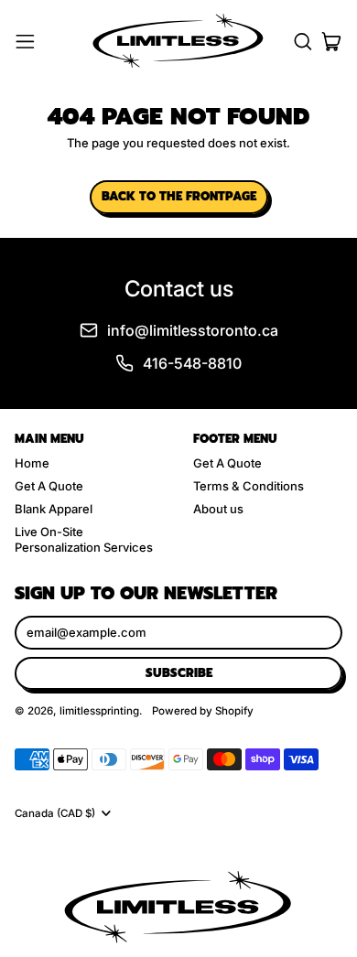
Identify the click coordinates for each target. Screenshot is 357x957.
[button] (302, 41)
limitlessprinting (99, 710)
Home (32, 463)
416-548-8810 (192, 363)
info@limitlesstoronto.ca (192, 330)
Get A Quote (49, 485)
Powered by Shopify (203, 710)
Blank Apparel (53, 508)
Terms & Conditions (248, 485)
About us (218, 508)
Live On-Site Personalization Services (84, 539)
